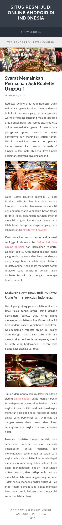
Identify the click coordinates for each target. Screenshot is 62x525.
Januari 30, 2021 (15, 95)
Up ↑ (32, 517)
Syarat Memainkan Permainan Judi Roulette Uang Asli (30, 83)
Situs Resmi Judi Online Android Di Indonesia (31, 12)
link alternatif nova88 (33, 229)
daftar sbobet (22, 398)
